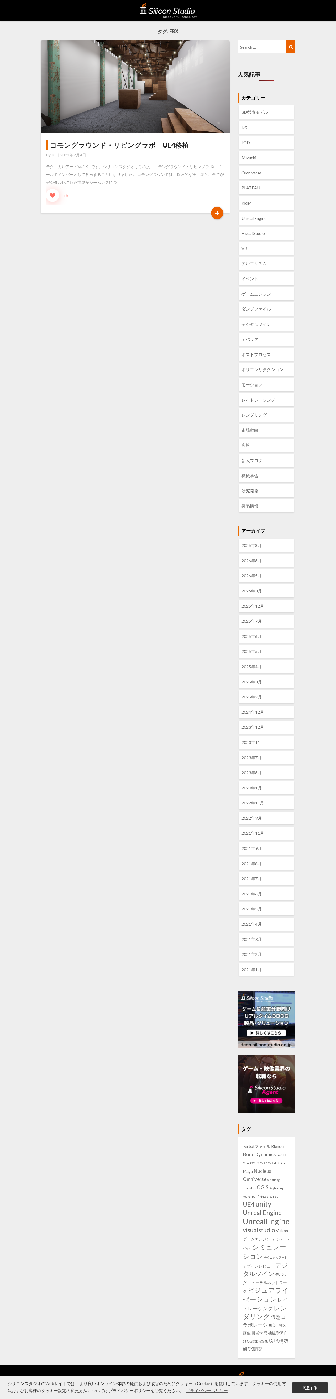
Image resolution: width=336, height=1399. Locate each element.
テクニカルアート (275, 1257)
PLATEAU (251, 187)
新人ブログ (252, 460)
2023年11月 (253, 742)
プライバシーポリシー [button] (207, 1390)
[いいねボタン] (52, 195)
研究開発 (250, 490)
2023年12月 (253, 726)
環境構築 (279, 1341)
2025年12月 (253, 606)
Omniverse (251, 172)
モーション (252, 384)
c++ (283, 1154)
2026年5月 (252, 575)
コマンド (277, 1239)
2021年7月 (252, 878)
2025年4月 (252, 666)
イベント (250, 278)
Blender (278, 1146)
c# (278, 1155)
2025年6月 (252, 636)
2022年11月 (253, 802)
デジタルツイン (256, 324)
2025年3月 (252, 681)
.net (245, 1146)
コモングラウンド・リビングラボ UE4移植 (119, 145)
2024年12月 (253, 711)
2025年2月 (252, 696)
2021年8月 (252, 863)
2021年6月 (252, 893)
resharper (250, 1196)
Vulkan (282, 1230)
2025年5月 (252, 651)
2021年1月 (252, 969)
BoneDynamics (259, 1154)
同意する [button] (310, 1388)
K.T (54, 155)
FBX (268, 1163)
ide (283, 1163)
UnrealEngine (266, 1221)
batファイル (259, 1146)
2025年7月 (252, 621)
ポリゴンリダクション (263, 369)
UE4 (249, 1204)
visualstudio (259, 1230)
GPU (276, 1162)
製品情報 (250, 505)
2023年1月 (252, 787)
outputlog (273, 1180)
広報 (246, 445)
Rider (246, 202)
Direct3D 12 (251, 1163)
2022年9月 (252, 817)
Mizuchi (249, 157)
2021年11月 (253, 832)
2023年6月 (252, 772)
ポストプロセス (256, 354)
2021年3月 (252, 939)
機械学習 (250, 475)
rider (276, 1196)
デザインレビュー (258, 1266)
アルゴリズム (254, 263)
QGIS (263, 1187)
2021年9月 (252, 848)
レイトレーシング (258, 399)
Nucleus (262, 1171)
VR (244, 248)
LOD (246, 142)
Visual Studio (253, 233)
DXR (262, 1163)
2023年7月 (252, 757)
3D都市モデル (255, 111)
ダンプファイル (256, 308)
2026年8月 (252, 545)
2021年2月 (252, 954)
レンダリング (254, 414)
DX (244, 127)
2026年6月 (252, 560)
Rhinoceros (265, 1196)
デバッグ (250, 339)
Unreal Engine (254, 218)
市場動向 (250, 430)
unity (263, 1204)
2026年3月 (252, 590)
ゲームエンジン (256, 293)
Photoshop (249, 1188)
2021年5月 (252, 908)
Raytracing (276, 1188)
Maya (248, 1171)
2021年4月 (252, 923)
